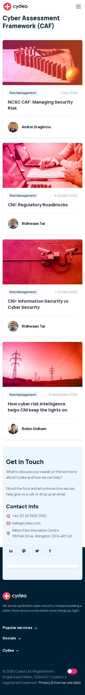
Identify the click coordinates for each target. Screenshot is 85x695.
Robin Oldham (34, 428)
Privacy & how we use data (60, 682)
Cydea (8, 650)
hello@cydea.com (26, 523)
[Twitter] (37, 551)
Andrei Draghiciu (36, 127)
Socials (9, 638)
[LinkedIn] (11, 551)
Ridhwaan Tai (33, 223)
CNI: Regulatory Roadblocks (38, 205)
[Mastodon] (24, 551)
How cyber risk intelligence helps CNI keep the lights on (37, 407)
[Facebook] (50, 551)
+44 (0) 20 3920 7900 (29, 515)
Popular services (17, 627)
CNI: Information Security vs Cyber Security (38, 304)
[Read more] (42, 62)
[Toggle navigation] (78, 6)
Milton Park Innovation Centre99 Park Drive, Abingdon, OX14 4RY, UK (42, 533)
